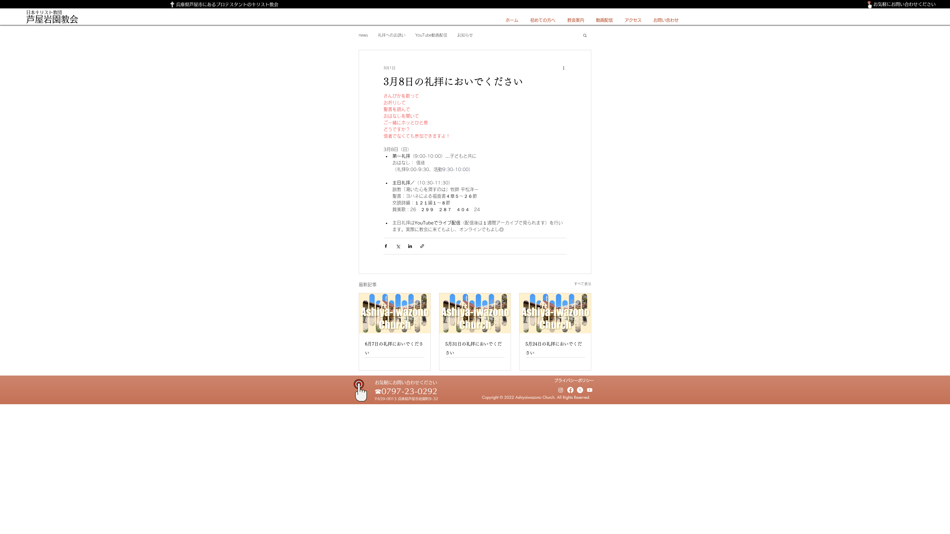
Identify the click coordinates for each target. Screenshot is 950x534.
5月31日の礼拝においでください (473, 348)
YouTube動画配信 (431, 35)
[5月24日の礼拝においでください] (555, 313)
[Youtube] (590, 390)
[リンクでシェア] (422, 246)
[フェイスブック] (570, 390)
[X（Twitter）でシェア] (398, 246)
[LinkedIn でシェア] (410, 246)
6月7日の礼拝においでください (394, 348)
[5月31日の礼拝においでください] (475, 313)
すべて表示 (582, 284)
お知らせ (465, 35)
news (363, 35)
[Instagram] (561, 390)
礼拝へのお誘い (391, 35)
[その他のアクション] (564, 68)
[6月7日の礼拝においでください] (394, 313)
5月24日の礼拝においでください (553, 348)
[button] (585, 35)
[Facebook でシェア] (385, 246)
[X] (580, 390)
